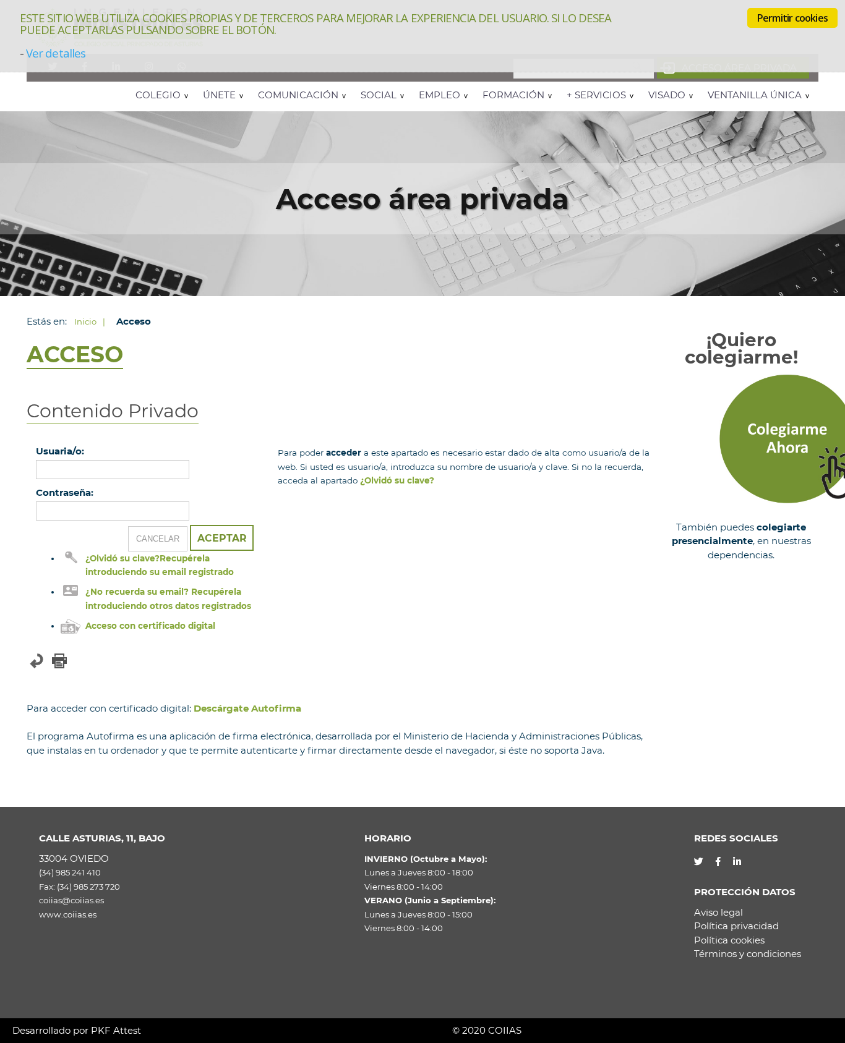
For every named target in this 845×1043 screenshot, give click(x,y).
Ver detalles (55, 53)
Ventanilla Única (755, 95)
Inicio (85, 321)
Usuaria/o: (60, 451)
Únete (219, 95)
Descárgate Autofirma (247, 708)
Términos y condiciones (747, 954)
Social (379, 95)
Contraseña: (64, 492)
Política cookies (729, 940)
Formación (513, 95)
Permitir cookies (792, 18)
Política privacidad (736, 926)
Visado (666, 95)
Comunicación (298, 95)
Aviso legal (718, 912)
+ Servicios (596, 95)
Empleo (439, 95)
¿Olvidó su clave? (397, 480)
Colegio (158, 95)
